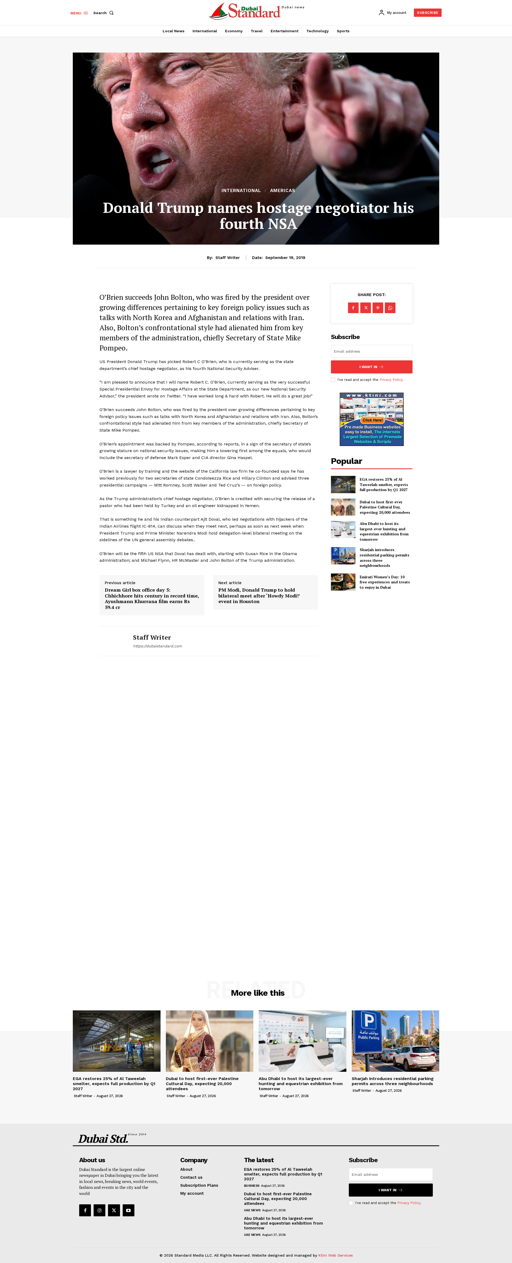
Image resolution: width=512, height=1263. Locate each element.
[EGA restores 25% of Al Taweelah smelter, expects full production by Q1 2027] (343, 484)
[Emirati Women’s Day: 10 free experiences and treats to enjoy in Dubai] (343, 582)
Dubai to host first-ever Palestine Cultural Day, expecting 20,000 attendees (385, 507)
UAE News (252, 1210)
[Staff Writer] (112, 641)
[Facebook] (353, 307)
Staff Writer (227, 257)
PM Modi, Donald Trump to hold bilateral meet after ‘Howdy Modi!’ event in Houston (259, 595)
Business (251, 1186)
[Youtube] (128, 1210)
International (241, 190)
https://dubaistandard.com (157, 646)
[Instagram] (99, 1210)
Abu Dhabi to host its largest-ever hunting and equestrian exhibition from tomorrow (384, 531)
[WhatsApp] (390, 307)
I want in (368, 367)
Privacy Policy (390, 380)
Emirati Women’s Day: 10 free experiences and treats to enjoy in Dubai (385, 582)
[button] (104, 12)
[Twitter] (365, 307)
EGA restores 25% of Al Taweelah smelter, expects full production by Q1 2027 (384, 484)
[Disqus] (208, 739)
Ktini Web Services (335, 1255)
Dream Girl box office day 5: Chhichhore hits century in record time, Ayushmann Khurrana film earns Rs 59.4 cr (152, 598)
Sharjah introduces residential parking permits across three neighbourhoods (393, 1081)
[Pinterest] (378, 307)
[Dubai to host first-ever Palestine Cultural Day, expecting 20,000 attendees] (343, 507)
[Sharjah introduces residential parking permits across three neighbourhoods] (343, 555)
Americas (282, 190)
